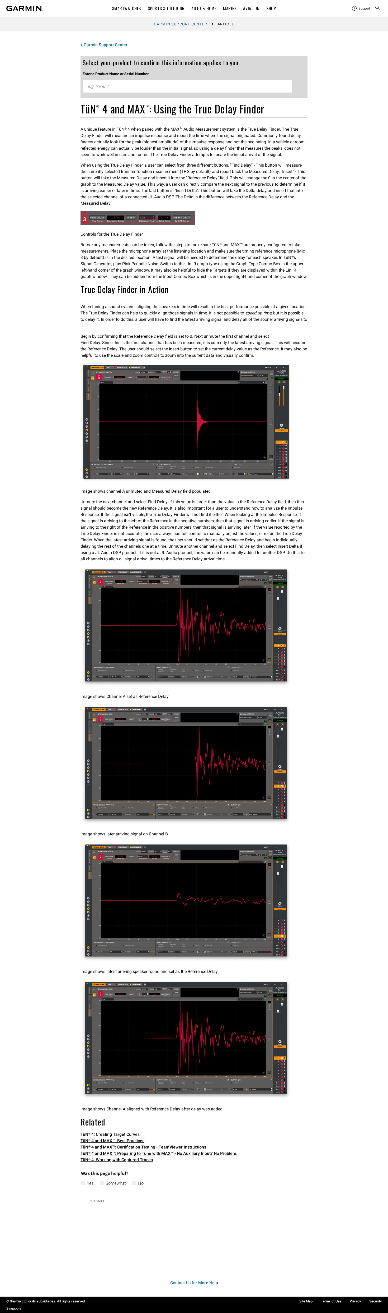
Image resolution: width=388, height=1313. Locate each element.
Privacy (355, 1301)
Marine (229, 8)
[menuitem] (361, 8)
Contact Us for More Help (194, 1282)
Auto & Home (203, 8)
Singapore (13, 1308)
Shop (271, 8)
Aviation (251, 8)
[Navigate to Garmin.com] (24, 8)
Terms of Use (331, 1301)
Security (375, 1301)
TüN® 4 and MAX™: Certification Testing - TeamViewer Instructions (143, 1147)
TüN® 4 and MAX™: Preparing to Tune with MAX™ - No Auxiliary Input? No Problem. (159, 1153)
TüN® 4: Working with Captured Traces (117, 1159)
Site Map (306, 1301)
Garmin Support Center (180, 24)
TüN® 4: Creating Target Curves (110, 1134)
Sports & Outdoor (166, 8)
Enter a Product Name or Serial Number (116, 74)
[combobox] (187, 86)
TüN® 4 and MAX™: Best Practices (112, 1140)
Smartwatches (126, 8)
